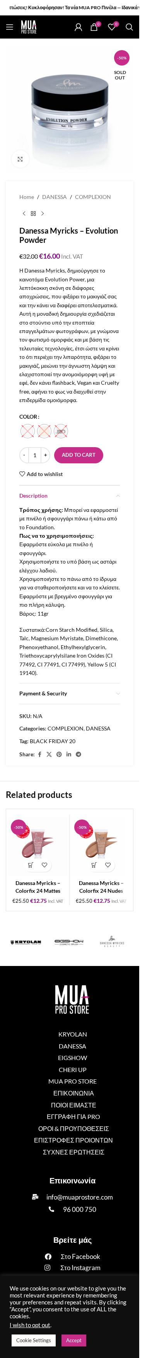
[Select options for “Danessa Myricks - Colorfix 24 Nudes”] (94, 865)
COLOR (28, 416)
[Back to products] (33, 213)
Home (26, 197)
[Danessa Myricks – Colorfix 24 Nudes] (101, 846)
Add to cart (79, 455)
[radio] (27, 431)
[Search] (129, 27)
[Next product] (42, 213)
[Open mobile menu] (9, 27)
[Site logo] (29, 26)
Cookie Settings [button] (33, 1340)
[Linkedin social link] (68, 754)
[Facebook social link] (39, 754)
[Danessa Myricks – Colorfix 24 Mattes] (37, 846)
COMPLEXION (93, 197)
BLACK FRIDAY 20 (52, 741)
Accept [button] (74, 1340)
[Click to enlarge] (20, 159)
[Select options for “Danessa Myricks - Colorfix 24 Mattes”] (31, 865)
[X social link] (49, 754)
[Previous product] (24, 213)
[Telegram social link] (78, 754)
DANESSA (54, 197)
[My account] (78, 27)
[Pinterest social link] (59, 754)
